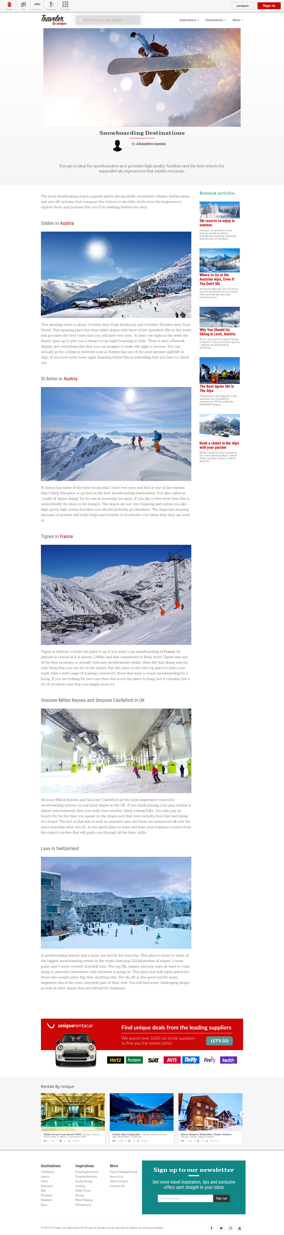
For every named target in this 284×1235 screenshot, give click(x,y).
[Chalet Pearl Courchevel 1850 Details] (73, 1112)
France (66, 536)
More (236, 20)
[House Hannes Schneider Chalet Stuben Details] (210, 1112)
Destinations (214, 20)
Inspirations (187, 20)
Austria (67, 223)
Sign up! (221, 1198)
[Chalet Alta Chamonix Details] (142, 1112)
